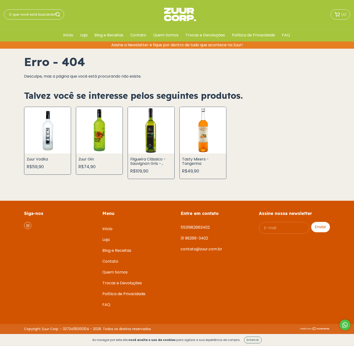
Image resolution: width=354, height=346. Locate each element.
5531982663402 (195, 227)
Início (68, 35)
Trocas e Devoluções (205, 35)
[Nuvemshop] (315, 328)
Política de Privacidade (253, 35)
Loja (83, 35)
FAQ (286, 35)
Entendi (253, 340)
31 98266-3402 (194, 238)
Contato (138, 35)
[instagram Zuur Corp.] (27, 225)
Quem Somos (165, 35)
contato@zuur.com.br (201, 249)
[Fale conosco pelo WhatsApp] (345, 324)
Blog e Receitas (108, 35)
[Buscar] (58, 14)
